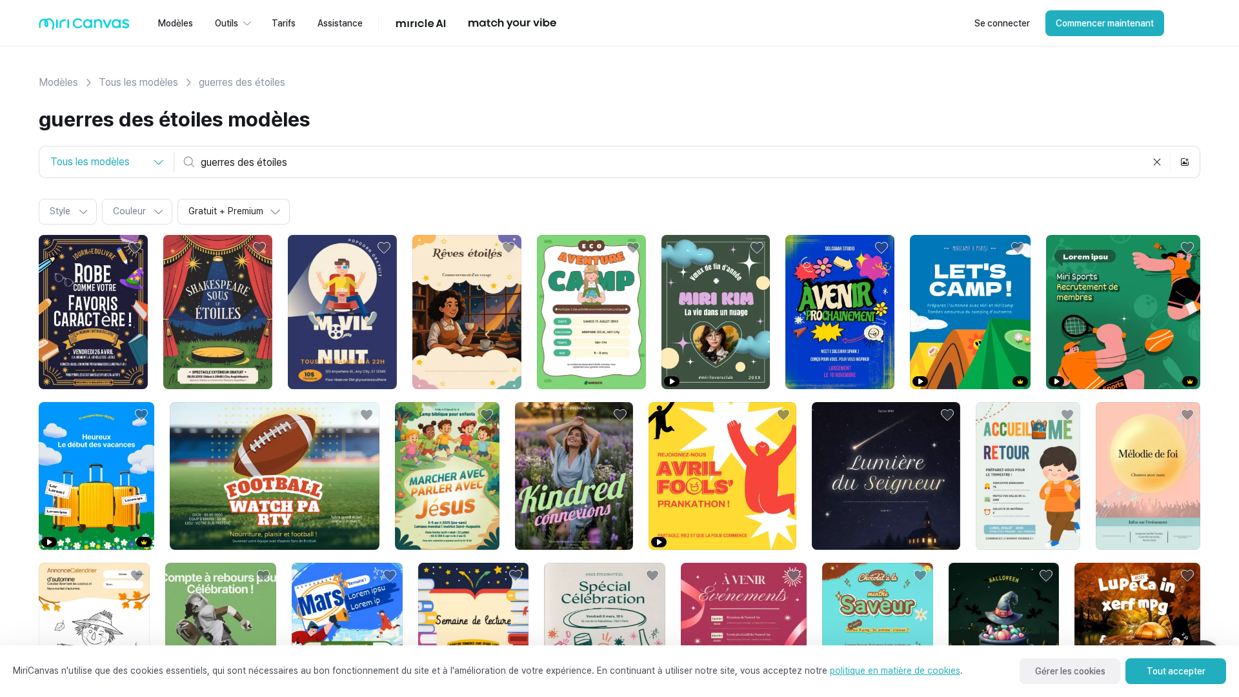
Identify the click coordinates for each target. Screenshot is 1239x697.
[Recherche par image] (1185, 162)
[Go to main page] (84, 26)
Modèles (58, 82)
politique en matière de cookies (895, 670)
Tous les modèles (138, 82)
